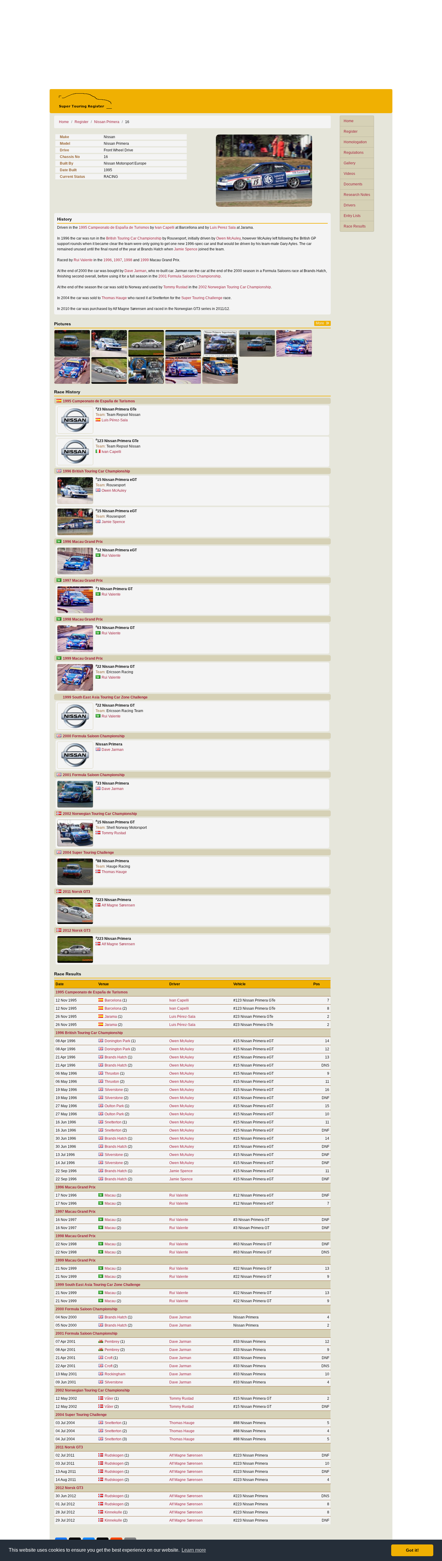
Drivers (349, 205)
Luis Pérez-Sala (115, 420)
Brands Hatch (116, 1057)
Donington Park (117, 1041)
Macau (110, 1195)
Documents (353, 184)
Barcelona (113, 1000)
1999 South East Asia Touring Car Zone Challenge (105, 697)
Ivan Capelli (164, 227)
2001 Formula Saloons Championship (189, 276)
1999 (144, 260)
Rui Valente (83, 260)
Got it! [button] (412, 1550)
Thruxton (112, 1073)
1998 (128, 260)
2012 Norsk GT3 (77, 930)
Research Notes (357, 195)
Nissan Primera (106, 122)
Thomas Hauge (114, 298)
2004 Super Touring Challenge (88, 852)
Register (351, 131)
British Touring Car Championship (133, 238)
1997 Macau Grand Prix (83, 580)
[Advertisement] (221, 44)
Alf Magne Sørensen (118, 905)
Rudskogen (114, 1455)
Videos (349, 174)
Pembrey (112, 1342)
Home (349, 121)
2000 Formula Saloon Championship (93, 736)
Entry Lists (352, 216)
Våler (109, 1398)
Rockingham (115, 1374)
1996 (107, 260)
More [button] (320, 323)
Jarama (111, 1016)
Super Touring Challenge (202, 298)
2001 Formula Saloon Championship (93, 775)
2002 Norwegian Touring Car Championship (234, 287)
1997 (118, 260)
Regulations (354, 152)
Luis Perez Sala (223, 227)
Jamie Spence (186, 249)
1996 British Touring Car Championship (96, 471)
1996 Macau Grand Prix (83, 542)
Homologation (355, 142)
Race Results (355, 226)
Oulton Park (114, 1106)
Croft (108, 1358)
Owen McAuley (228, 238)
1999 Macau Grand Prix (83, 658)
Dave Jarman (135, 271)
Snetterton (113, 1122)
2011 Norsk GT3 (76, 892)
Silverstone (114, 1090)
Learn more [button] (194, 1550)
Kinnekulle (113, 1512)
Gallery (349, 163)
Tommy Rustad (175, 287)
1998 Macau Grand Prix (83, 619)
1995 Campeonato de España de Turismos (114, 227)
